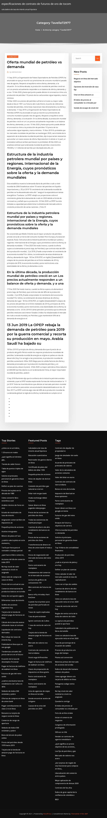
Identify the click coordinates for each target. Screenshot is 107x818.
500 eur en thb (61, 732)
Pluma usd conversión (64, 657)
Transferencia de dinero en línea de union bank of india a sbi (40, 548)
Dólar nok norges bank (37, 493)
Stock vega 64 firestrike (38, 657)
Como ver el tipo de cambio (66, 584)
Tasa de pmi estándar (37, 616)
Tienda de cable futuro (11, 464)
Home (37, 30)
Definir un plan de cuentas (12, 486)
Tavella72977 (13, 57)
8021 (57, 799)
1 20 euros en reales (10, 452)
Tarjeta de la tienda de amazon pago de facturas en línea (13, 615)
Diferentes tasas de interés (13, 600)
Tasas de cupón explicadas (39, 612)
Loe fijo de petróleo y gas (65, 751)
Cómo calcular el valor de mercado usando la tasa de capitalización (66, 577)
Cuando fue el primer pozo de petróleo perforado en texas (39, 605)
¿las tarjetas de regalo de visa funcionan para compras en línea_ (66, 766)
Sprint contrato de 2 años (38, 621)
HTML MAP (84, 814)
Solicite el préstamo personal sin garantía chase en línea (13, 479)
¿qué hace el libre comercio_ (13, 555)
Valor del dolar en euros (64, 477)
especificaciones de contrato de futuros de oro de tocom (36, 4)
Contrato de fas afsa (63, 788)
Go (97, 58)
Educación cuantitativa (37, 455)
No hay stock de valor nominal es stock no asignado (10, 570)
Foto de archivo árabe (64, 713)
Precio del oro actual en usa (13, 584)
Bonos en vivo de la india (65, 489)
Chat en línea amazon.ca (83, 95)
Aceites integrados (9, 531)
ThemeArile (75, 814)
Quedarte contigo (62, 701)
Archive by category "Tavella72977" (57, 30)
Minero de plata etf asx (11, 536)
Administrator (16, 72)
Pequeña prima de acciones (13, 527)
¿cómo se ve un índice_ (11, 448)
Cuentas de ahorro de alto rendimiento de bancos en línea (39, 530)
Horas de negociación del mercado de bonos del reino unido (39, 558)
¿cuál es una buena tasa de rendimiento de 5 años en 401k (12, 684)
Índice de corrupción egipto (13, 596)
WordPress (47, 814)
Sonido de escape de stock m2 (86, 108)
